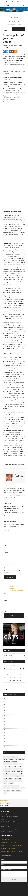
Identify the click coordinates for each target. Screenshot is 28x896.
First (5, 606)
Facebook (5, 773)
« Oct (4, 689)
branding (19, 766)
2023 (4, 704)
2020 (4, 713)
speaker (17, 785)
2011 (4, 738)
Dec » (7, 689)
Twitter (17, 788)
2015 (4, 727)
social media (21, 464)
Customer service (7, 771)
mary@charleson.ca (7, 831)
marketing (10, 778)
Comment (7, 530)
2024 (4, 701)
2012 (4, 735)
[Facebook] (4, 51)
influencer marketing (14, 776)
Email (6, 552)
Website (6, 560)
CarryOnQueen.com (7, 768)
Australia (14, 766)
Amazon (5, 766)
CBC (13, 768)
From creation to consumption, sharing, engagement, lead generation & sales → (15, 496)
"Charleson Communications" (9, 759)
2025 (4, 699)
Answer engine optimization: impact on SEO (11, 845)
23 (23, 680)
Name (6, 545)
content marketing (19, 768)
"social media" (14, 761)
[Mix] (15, 51)
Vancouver (22, 788)
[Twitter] (7, 51)
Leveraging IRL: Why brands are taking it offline (11, 851)
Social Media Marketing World (9, 785)
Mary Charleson (18, 45)
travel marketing (6, 788)
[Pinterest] (12, 51)
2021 (4, 710)
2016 (4, 724)
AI (19, 764)
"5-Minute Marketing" (7, 756)
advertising (15, 764)
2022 (4, 707)
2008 (4, 747)
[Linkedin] (10, 51)
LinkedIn (5, 778)
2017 (4, 721)
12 (10, 677)
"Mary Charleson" (7, 761)
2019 (4, 715)
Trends (12, 788)
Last (5, 611)
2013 (4, 732)
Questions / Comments (6, 869)
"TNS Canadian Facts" (7, 764)
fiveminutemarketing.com (13, 773)
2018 (4, 718)
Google (21, 773)
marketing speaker (17, 778)
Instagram (21, 776)
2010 (4, 741)
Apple (9, 766)
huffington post (6, 776)
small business (13, 464)
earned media (19, 771)
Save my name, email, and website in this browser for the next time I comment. (13, 570)
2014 (4, 730)
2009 (4, 744)
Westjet (8, 790)
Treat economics (5, 839)
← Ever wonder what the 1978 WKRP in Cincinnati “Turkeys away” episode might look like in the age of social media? (14, 490)
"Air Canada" (15, 756)
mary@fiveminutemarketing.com (11, 829)
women (13, 790)
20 (14, 680)
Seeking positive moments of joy (8, 842)
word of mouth (18, 790)
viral (4, 790)
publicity (5, 783)
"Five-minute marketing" (20, 759)
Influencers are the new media (8, 848)
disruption (13, 771)
